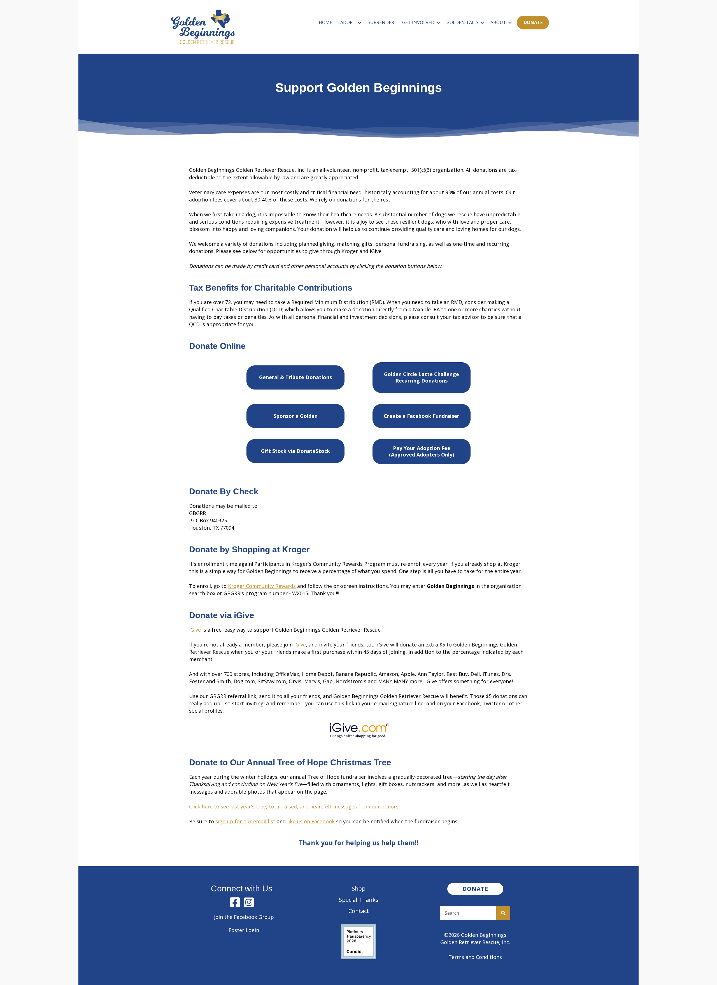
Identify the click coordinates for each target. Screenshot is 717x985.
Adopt (348, 22)
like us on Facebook (311, 821)
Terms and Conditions (475, 957)
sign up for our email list (245, 821)
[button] (360, 22)
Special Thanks (358, 899)
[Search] (503, 913)
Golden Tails (462, 22)
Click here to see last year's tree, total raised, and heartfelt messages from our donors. (294, 806)
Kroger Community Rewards (262, 586)
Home (325, 22)
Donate (533, 22)
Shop (359, 888)
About (498, 22)
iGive (195, 629)
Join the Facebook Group (244, 917)
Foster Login (244, 930)
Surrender (381, 22)
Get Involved (418, 22)
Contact (358, 911)
